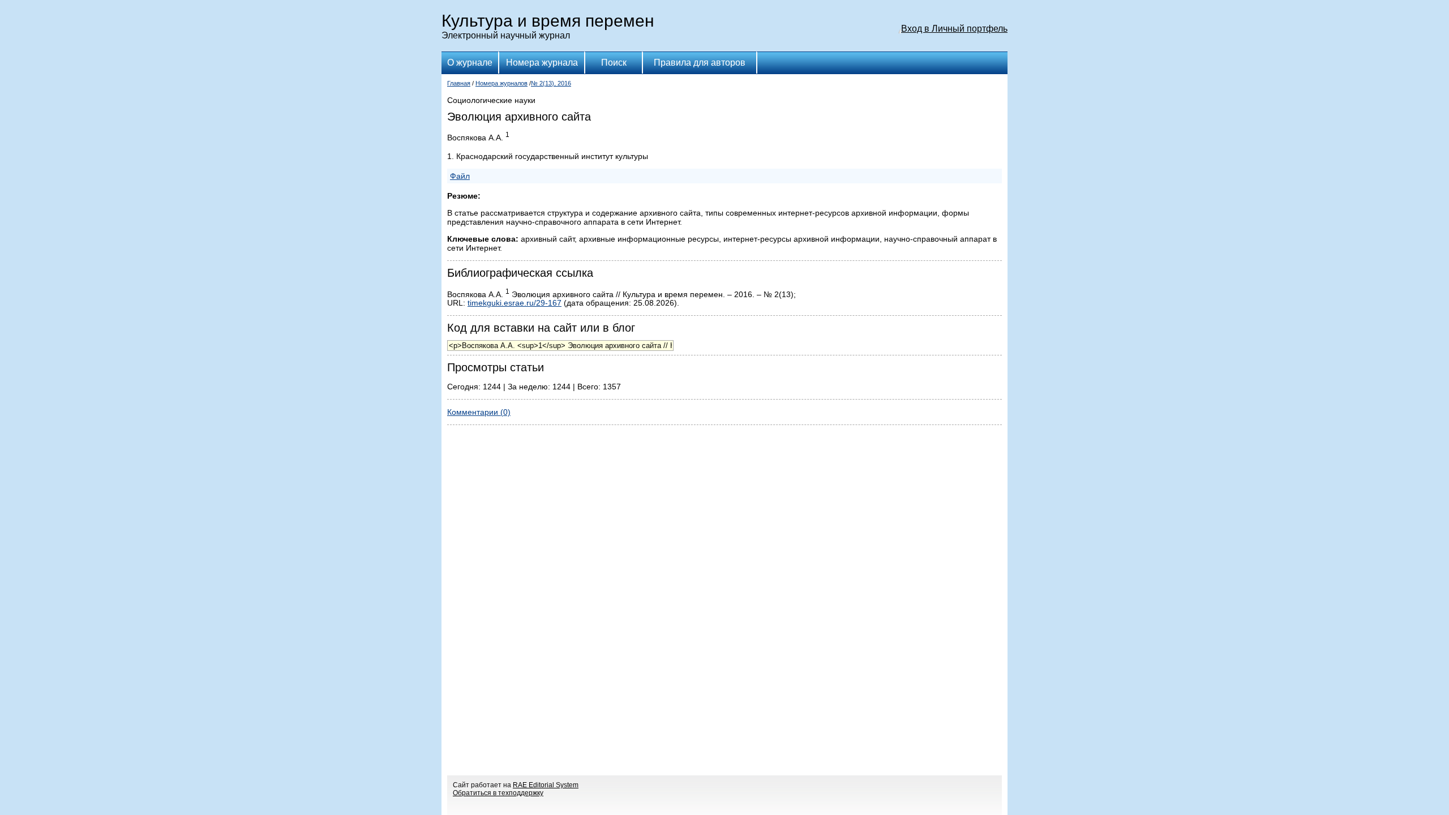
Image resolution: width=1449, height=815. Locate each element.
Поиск (614, 62)
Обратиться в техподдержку (498, 793)
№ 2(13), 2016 (551, 83)
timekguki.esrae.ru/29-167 (514, 302)
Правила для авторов (699, 62)
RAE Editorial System (545, 785)
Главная (458, 83)
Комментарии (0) (479, 412)
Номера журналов (501, 83)
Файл (460, 176)
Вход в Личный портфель (954, 28)
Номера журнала (542, 62)
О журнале (469, 62)
